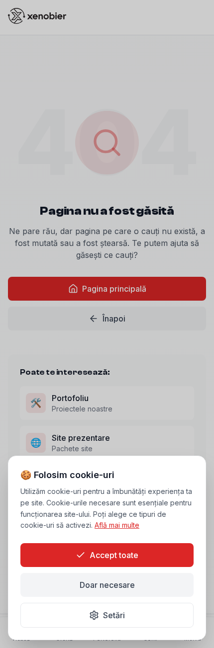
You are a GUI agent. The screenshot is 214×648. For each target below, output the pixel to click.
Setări (114, 615)
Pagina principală (114, 289)
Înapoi (114, 319)
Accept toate (114, 555)
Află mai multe (117, 525)
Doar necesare (107, 585)
